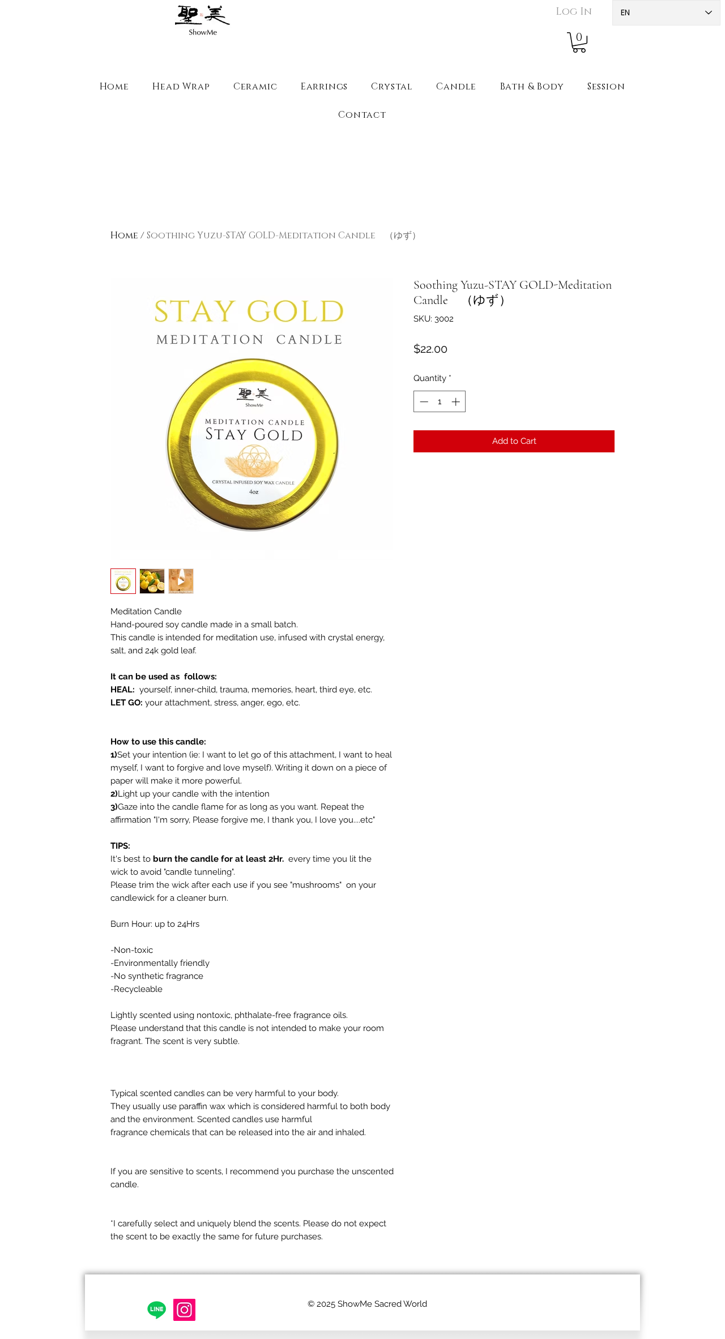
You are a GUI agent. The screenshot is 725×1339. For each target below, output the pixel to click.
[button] (579, 42)
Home (124, 235)
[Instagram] (184, 1310)
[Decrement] (422, 401)
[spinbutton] (439, 401)
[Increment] (456, 401)
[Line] (157, 1310)
